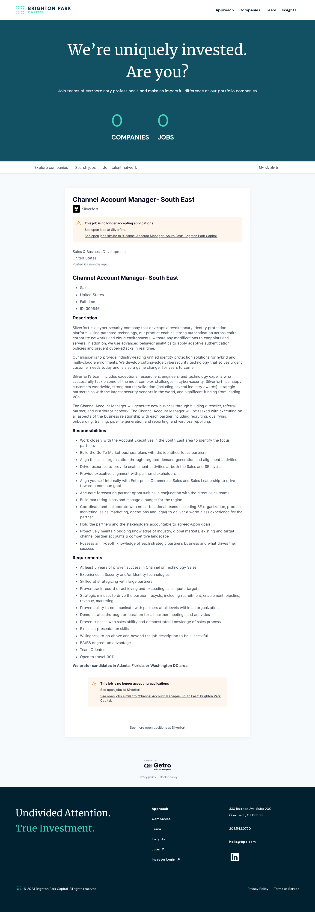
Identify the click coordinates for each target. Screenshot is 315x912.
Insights (289, 10)
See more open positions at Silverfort (157, 727)
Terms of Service (286, 889)
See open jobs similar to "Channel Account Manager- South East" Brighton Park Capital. (151, 236)
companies (51, 167)
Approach (225, 10)
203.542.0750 (240, 828)
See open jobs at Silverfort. (105, 230)
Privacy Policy (258, 889)
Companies (249, 10)
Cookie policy (169, 777)
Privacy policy (147, 777)
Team (271, 10)
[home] (43, 10)
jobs (85, 167)
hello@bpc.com (242, 842)
